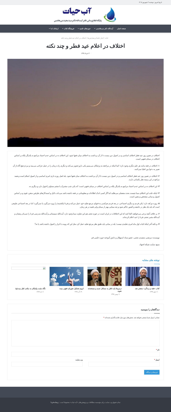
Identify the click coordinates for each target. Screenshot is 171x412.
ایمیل (157, 360)
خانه (107, 38)
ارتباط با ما (55, 29)
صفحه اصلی (121, 29)
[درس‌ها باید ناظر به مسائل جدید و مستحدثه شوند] (105, 276)
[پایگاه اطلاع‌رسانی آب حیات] (85, 15)
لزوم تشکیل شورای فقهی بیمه (71, 289)
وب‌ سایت (79, 360)
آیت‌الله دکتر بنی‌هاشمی (104, 29)
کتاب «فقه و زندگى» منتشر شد (147, 289)
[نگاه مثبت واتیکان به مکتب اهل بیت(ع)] (28, 276)
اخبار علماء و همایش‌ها (96, 38)
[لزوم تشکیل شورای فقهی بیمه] (67, 276)
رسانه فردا (54, 402)
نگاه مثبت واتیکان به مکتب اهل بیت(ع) (30, 289)
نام (158, 350)
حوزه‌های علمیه (85, 29)
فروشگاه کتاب (69, 29)
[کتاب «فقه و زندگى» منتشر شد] (143, 276)
